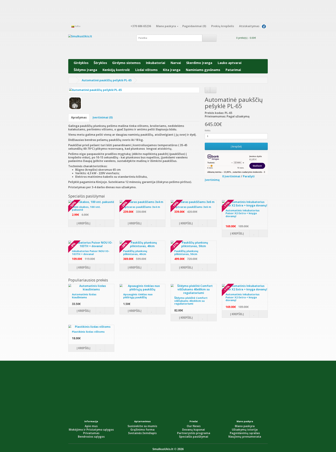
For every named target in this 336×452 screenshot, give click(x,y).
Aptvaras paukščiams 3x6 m (192, 207)
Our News (194, 426)
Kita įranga (171, 70)
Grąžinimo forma (142, 429)
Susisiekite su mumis (142, 426)
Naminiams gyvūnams (203, 70)
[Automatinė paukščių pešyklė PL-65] (134, 90)
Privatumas (91, 433)
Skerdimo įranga (199, 63)
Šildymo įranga (85, 70)
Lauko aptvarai (229, 63)
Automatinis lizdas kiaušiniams (84, 296)
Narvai (175, 63)
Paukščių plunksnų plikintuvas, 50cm (186, 252)
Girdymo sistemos (126, 63)
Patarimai (233, 70)
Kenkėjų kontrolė (116, 70)
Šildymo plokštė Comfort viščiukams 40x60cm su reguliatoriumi (191, 300)
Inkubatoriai (155, 63)
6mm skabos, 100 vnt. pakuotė (86, 208)
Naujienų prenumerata (244, 437)
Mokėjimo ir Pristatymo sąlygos (91, 429)
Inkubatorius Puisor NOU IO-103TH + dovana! (90, 252)
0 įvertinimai (231, 176)
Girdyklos (81, 63)
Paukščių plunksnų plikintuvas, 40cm (135, 252)
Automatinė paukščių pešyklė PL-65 (107, 80)
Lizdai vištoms (146, 70)
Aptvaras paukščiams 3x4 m (141, 207)
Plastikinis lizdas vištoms (88, 331)
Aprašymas (79, 117)
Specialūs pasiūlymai (193, 437)
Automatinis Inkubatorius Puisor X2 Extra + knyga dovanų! (243, 213)
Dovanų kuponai (193, 429)
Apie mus (91, 426)
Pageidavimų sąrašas (245, 433)
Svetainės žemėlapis (142, 433)
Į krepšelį (236, 146)
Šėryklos (100, 63)
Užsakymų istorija (245, 429)
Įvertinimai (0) (103, 117)
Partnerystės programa (193, 433)
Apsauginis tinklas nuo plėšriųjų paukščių (138, 296)
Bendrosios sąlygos (91, 437)
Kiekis (207, 130)
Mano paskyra (245, 426)
